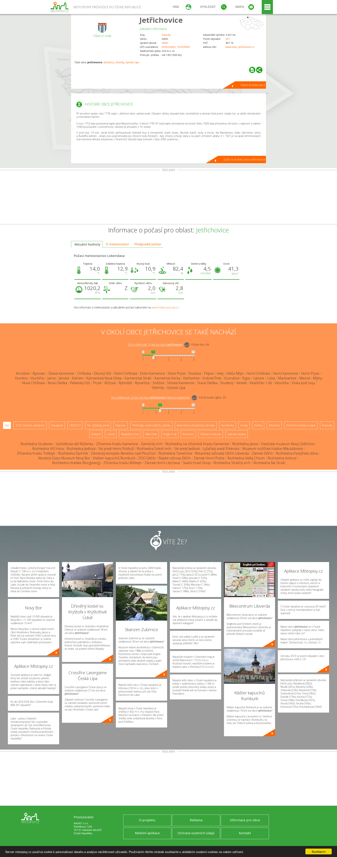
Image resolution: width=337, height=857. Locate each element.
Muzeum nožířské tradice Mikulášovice (272, 448)
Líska (271, 378)
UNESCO (75, 425)
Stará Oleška (207, 382)
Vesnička (282, 382)
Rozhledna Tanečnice (175, 453)
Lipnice (258, 378)
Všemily (119, 62)
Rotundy (327, 425)
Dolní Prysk (176, 373)
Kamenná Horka (167, 378)
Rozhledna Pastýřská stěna (297, 453)
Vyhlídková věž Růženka (74, 443)
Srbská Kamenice (180, 382)
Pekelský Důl (80, 382)
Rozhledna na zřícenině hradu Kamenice (197, 443)
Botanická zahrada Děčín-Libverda (222, 453)
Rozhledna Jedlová (81, 448)
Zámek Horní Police (209, 458)
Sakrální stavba (236, 434)
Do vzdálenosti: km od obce (155, 345)
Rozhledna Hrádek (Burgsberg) (76, 462)
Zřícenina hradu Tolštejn (36, 453)
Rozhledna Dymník (73, 453)
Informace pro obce (245, 820)
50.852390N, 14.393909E (176, 47)
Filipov (209, 373)
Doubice (194, 373)
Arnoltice (23, 373)
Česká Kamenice (61, 373)
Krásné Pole (212, 378)
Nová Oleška (57, 382)
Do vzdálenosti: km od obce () (150, 398)
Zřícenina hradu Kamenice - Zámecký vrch (129, 443)
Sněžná (158, 382)
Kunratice (231, 378)
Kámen (77, 378)
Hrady (244, 425)
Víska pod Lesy (303, 382)
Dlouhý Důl (102, 373)
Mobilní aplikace (147, 833)
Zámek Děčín (262, 453)
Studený (226, 382)
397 (228, 38)
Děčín (165, 43)
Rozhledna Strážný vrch (232, 462)
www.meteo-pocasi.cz (165, 307)
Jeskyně (96, 434)
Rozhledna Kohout (282, 458)
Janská (64, 378)
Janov (51, 378)
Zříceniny (274, 425)
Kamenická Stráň (138, 378)
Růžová (110, 382)
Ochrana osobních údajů (196, 833)
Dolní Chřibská (125, 373)
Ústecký (166, 34)
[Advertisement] (168, 197)
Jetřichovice (161, 20)
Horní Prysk (310, 373)
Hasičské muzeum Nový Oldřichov (287, 443)
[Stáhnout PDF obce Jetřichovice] (252, 70)
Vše (7, 425)
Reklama (196, 820)
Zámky (258, 425)
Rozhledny (227, 425)
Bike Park (151, 434)
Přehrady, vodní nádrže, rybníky (151, 425)
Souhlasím (319, 851)
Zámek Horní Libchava (162, 462)
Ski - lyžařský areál (98, 425)
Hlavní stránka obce (252, 85)
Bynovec (39, 373)
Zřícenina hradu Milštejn (122, 462)
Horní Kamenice (285, 373)
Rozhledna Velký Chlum (246, 458)
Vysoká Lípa (132, 62)
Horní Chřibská (258, 373)
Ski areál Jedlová (187, 448)
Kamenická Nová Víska (104, 378)
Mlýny (317, 378)
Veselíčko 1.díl (261, 382)
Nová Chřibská (33, 382)
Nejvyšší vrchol (130, 434)
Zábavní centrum (210, 434)
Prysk (97, 382)
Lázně (111, 434)
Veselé (241, 382)
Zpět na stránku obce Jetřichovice (244, 159)
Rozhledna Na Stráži (269, 462)
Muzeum (188, 434)
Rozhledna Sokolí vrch (154, 448)
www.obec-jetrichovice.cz (240, 47)
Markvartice (287, 378)
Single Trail (169, 434)
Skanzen (120, 425)
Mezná (304, 378)
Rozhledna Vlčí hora (48, 448)
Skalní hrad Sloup (197, 462)
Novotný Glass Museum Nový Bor (64, 458)
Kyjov (246, 378)
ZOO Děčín (147, 458)
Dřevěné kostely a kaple (301, 425)
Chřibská (84, 373)
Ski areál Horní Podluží (116, 448)
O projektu (147, 820)
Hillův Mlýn (235, 373)
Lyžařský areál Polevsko (221, 448)
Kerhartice (191, 378)
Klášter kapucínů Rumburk (114, 458)
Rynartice (109, 62)
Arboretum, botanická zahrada (196, 425)
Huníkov (21, 378)
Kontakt (245, 833)
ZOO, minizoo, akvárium (30, 425)
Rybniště (125, 382)
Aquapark (57, 425)
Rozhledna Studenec (37, 443)
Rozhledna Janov (245, 443)
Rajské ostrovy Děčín (175, 458)
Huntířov (37, 378)
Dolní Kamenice (152, 373)
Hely (220, 373)
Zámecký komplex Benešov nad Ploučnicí (123, 453)
